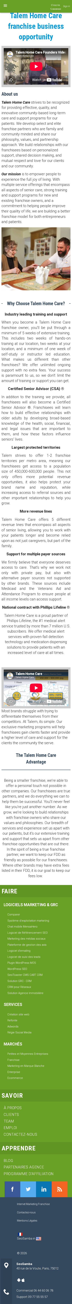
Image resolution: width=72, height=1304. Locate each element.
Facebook (12, 1189)
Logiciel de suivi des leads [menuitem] (23, 957)
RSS (59, 1189)
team (9, 1121)
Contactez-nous (20, 1134)
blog (8, 1160)
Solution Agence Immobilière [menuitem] (25, 993)
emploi (10, 1128)
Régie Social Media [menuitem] (19, 1032)
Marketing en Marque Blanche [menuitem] (25, 1066)
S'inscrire (55, 5)
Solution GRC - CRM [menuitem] (19, 981)
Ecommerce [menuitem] (15, 1078)
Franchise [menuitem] (13, 1060)
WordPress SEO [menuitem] (17, 969)
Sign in (66, 6)
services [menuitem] (13, 1004)
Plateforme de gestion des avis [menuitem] (27, 944)
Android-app (19, 1280)
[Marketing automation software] (38, 1238)
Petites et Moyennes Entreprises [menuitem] (27, 1053)
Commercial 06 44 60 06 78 (34, 1290)
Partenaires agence (24, 1167)
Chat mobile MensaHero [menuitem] (22, 926)
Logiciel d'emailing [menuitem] (18, 950)
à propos (13, 1108)
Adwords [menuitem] (12, 1026)
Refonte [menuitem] (12, 1020)
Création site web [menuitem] (18, 1014)
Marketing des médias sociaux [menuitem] (26, 938)
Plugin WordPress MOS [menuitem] (21, 962)
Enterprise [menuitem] (13, 1072)
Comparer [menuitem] (13, 914)
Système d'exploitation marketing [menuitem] (28, 920)
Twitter (28, 1189)
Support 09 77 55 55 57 (32, 1297)
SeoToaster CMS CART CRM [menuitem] (25, 975)
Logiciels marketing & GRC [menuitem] (31, 904)
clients (11, 1114)
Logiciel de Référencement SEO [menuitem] (27, 932)
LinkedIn (44, 1189)
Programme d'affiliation (29, 1174)
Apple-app (23, 1280)
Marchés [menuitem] (13, 1044)
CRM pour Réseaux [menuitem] (19, 987)
